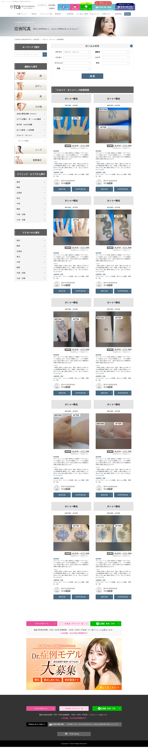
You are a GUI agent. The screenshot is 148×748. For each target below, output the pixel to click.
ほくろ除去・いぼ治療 (25, 130)
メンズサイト (42, 5)
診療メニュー (22, 14)
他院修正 (37, 160)
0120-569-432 (58, 724)
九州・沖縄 (21, 220)
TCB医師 (65, 183)
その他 (38, 106)
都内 (18, 182)
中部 (18, 203)
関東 (18, 187)
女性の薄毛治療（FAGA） (27, 114)
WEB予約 (75, 9)
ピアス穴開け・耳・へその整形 (29, 119)
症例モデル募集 (64, 9)
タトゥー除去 (23, 141)
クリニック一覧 (46, 14)
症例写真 (70, 14)
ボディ (38, 86)
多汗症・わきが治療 (24, 124)
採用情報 (118, 14)
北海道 (19, 193)
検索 (128, 14)
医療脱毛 (52, 8)
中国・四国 (21, 214)
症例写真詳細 (80, 189)
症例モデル (106, 14)
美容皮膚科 (51, 5)
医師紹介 (58, 14)
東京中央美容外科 (68, 181)
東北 (18, 198)
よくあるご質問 (82, 14)
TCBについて (94, 14)
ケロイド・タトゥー (24, 135)
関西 (18, 209)
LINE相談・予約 (86, 7)
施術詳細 (62, 189)
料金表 (34, 14)
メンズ (38, 150)
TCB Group (74, 734)
